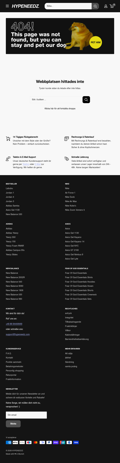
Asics (67, 229)
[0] (112, 6)
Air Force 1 (70, 193)
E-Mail (38, 164)
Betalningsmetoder (14, 367)
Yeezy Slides (12, 255)
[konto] (105, 6)
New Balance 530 (14, 214)
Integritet (69, 318)
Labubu (9, 189)
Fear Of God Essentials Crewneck (81, 295)
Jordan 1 (10, 193)
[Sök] (95, 6)
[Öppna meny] (7, 6)
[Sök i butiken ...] (86, 99)
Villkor (68, 331)
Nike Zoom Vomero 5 (75, 210)
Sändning (69, 362)
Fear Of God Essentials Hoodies (80, 282)
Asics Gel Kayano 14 (74, 242)
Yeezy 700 (11, 242)
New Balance (12, 273)
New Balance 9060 (14, 286)
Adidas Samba (12, 206)
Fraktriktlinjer (71, 326)
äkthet (68, 358)
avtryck (68, 313)
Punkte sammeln (13, 362)
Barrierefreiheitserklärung (77, 339)
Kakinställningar (72, 335)
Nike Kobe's (70, 206)
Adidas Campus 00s (15, 250)
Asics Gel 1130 (13, 210)
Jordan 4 (10, 197)
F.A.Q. (9, 354)
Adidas (9, 229)
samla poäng (71, 367)
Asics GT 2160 (72, 250)
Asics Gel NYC (72, 246)
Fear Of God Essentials (76, 273)
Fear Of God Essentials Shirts (79, 278)
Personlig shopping (15, 371)
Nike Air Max (71, 201)
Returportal (11, 375)
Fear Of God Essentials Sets (78, 299)
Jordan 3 (10, 201)
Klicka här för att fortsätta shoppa (60, 109)
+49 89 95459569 (14, 324)
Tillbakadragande (73, 322)
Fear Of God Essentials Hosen (79, 286)
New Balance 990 (14, 299)
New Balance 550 (14, 282)
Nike (67, 189)
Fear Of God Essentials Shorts (79, 290)
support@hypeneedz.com (18, 334)
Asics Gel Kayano (73, 237)
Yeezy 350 (11, 237)
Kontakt (9, 358)
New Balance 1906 (14, 290)
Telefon (26, 164)
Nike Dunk (70, 197)
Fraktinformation (13, 379)
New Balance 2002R (15, 278)
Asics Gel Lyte (71, 259)
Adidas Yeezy (12, 233)
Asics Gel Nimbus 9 (74, 255)
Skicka (13, 424)
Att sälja (68, 354)
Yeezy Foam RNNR (15, 246)
